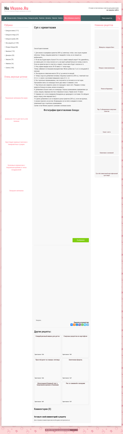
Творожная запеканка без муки (16, 98)
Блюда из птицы (22, 18)
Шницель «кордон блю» (106, 47)
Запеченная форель (75, 360)
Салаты (60, 18)
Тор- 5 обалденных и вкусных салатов (106, 110)
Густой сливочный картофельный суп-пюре (107, 174)
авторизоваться (65, 420)
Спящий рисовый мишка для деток (48, 336)
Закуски (54, 18)
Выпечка (41, 18)
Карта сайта (73, 430)
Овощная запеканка (16, 191)
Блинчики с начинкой (106, 153)
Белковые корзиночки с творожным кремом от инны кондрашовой (16, 167)
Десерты (48, 18)
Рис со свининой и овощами (75, 383)
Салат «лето (107, 132)
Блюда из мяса (11, 18)
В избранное (81, 240)
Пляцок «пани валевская (107, 68)
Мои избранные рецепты (72, 18)
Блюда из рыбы (33, 18)
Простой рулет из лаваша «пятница (48, 360)
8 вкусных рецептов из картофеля (75, 336)
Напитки (8, 63)
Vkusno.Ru (16, 8)
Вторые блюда (10, 47)
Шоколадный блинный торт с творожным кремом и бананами (48, 384)
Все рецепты (10, 43)
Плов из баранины (106, 89)
